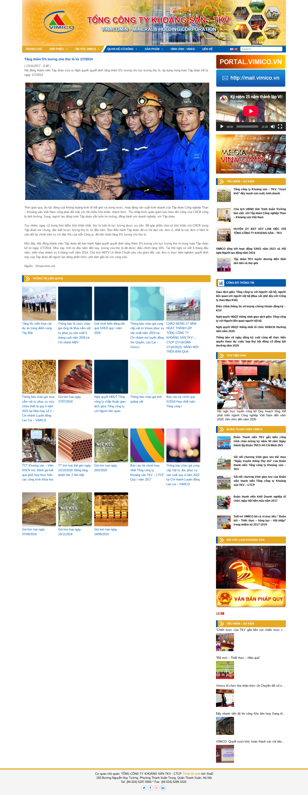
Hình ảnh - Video (183, 49)
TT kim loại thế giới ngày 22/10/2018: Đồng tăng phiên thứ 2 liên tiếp (74, 470)
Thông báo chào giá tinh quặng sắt (146, 399)
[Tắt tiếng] (273, 126)
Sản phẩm (152, 49)
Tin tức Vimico (85, 49)
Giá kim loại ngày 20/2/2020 (105, 468)
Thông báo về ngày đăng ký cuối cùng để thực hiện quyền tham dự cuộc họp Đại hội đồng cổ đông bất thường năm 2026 (251, 341)
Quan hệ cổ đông (120, 49)
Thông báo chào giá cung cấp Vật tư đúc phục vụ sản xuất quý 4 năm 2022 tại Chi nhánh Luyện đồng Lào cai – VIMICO (183, 475)
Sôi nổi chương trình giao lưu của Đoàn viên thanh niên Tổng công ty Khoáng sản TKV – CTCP (260, 481)
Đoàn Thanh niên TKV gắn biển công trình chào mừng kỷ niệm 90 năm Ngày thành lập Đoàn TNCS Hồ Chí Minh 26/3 (260, 441)
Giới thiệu (56, 49)
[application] (251, 111)
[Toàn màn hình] (280, 126)
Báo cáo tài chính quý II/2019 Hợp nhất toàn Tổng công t (180, 401)
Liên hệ (207, 49)
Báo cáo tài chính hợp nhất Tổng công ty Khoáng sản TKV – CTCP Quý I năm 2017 (147, 472)
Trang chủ (34, 49)
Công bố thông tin (240, 282)
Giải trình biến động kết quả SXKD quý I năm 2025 (109, 328)
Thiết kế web (191, 773)
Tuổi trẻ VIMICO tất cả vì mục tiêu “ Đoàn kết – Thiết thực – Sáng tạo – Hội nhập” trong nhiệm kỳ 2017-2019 (260, 520)
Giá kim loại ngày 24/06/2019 (105, 532)
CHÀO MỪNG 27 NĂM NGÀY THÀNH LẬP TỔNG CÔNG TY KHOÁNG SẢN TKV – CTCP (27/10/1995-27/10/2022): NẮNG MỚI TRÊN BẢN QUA (182, 337)
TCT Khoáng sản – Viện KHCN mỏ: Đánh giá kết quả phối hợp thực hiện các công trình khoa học (38, 472)
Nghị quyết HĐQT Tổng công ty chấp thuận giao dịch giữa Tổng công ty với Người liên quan (110, 403)
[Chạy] (222, 126)
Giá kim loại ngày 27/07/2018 (69, 399)
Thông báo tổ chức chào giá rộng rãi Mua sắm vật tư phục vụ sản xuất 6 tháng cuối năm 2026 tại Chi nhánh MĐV (74, 333)
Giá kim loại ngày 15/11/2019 (69, 532)
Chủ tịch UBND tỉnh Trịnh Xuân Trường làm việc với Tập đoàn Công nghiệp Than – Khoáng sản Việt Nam (260, 213)
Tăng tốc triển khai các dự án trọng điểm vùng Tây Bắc (37, 328)
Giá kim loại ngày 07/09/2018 (33, 532)
